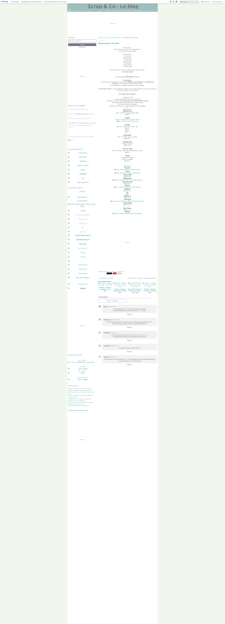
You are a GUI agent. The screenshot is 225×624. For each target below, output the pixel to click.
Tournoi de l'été (152, 10)
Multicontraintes (127, 10)
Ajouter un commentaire (112, 300)
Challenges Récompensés (139, 10)
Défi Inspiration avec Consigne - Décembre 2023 (79, 399)
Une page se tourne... (73, 397)
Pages (87, 10)
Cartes (99, 10)
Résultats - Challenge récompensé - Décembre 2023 (80, 390)
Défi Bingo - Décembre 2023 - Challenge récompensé (80, 402)
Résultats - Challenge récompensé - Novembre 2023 (80, 395)
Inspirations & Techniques (112, 10)
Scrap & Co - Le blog (103, 37)
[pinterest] (176, 2)
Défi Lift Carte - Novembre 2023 (75, 404)
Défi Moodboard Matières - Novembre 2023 (78, 405)
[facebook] (171, 2)
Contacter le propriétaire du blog (78, 410)
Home (69, 9)
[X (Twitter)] (173, 2)
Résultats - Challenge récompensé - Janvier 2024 (79, 388)
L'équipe (77, 10)
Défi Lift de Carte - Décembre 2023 (76, 400)
